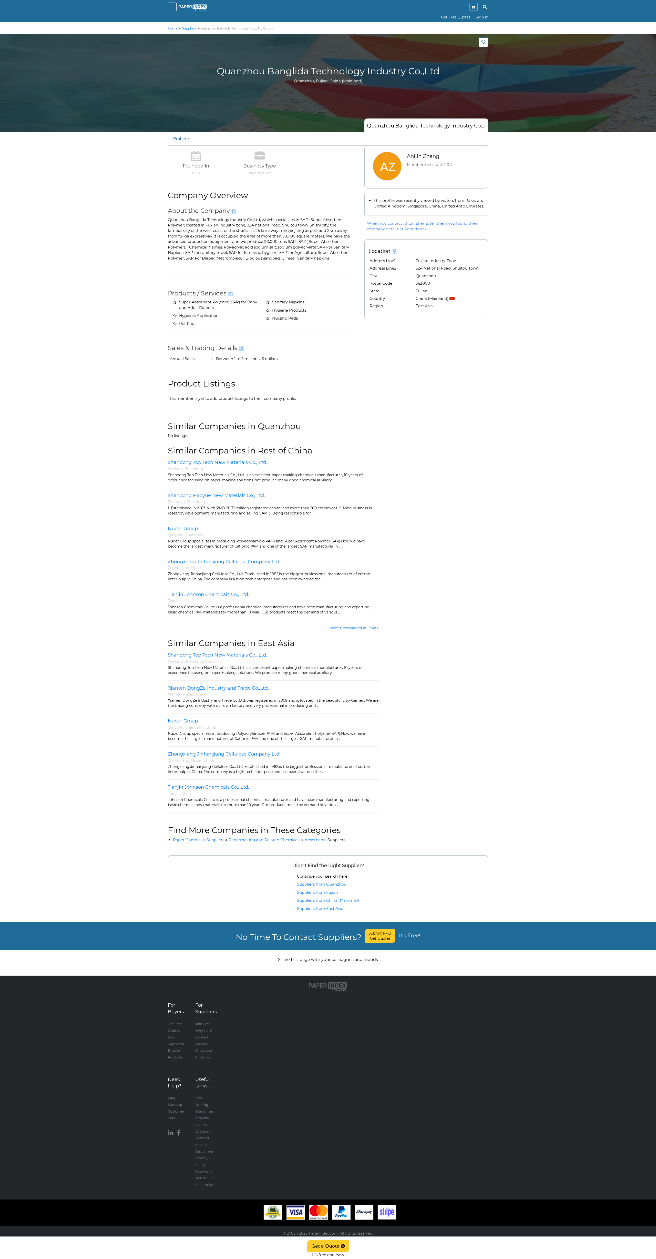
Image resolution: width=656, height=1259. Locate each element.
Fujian (188, 694)
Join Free (203, 1024)
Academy (203, 1131)
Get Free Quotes (455, 17)
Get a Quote (326, 1246)
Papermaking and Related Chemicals (264, 839)
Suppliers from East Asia (320, 908)
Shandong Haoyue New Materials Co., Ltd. (216, 495)
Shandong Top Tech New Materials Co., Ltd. (217, 462)
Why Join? (203, 1030)
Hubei (196, 568)
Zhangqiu (176, 502)
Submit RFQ (380, 936)
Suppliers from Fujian (317, 892)
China (210, 661)
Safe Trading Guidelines (204, 1104)
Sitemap (175, 1105)
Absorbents (325, 839)
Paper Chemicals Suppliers (198, 839)
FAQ (171, 1098)
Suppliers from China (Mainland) (328, 900)
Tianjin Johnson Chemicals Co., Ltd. (208, 594)
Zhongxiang (178, 568)
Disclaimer (204, 1151)
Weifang (175, 469)
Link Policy (204, 1185)
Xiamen (174, 694)
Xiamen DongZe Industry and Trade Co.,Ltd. (218, 688)
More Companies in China (354, 628)
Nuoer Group (183, 528)
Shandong (194, 469)
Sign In (482, 17)
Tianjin (174, 601)
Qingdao (175, 535)
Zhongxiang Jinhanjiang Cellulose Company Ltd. (224, 561)
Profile (180, 138)
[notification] (473, 7)
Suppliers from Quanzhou (321, 884)
